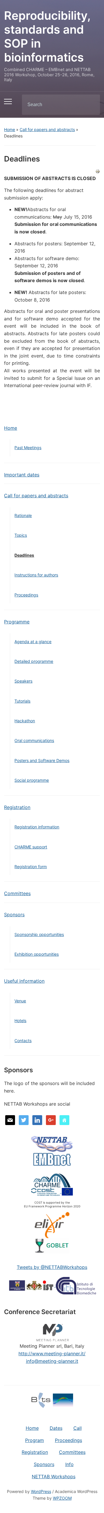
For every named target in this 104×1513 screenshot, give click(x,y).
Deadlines (24, 555)
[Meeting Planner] (52, 1332)
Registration (17, 807)
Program (34, 1440)
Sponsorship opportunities (39, 934)
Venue (20, 1000)
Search (90, 104)
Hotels (20, 1020)
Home (9, 129)
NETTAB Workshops (53, 1476)
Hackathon (24, 720)
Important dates (21, 475)
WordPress (41, 1491)
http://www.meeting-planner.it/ (52, 1353)
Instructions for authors (36, 574)
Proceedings (26, 594)
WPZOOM (62, 1498)
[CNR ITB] (76, 1285)
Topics (20, 535)
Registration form (30, 866)
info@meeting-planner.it (52, 1361)
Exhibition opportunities (36, 954)
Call (77, 1428)
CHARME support (30, 846)
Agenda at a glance (32, 641)
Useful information (24, 981)
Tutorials (22, 701)
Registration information (36, 826)
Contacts (22, 1040)
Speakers (23, 681)
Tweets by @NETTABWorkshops (52, 1267)
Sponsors (14, 914)
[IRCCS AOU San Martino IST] (32, 1285)
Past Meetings (27, 447)
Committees (17, 893)
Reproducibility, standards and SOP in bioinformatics (47, 36)
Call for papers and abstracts (47, 129)
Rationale (23, 515)
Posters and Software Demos (41, 760)
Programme (16, 622)
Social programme (31, 780)
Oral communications (34, 740)
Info (69, 1464)
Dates (56, 1428)
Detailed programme (33, 661)
